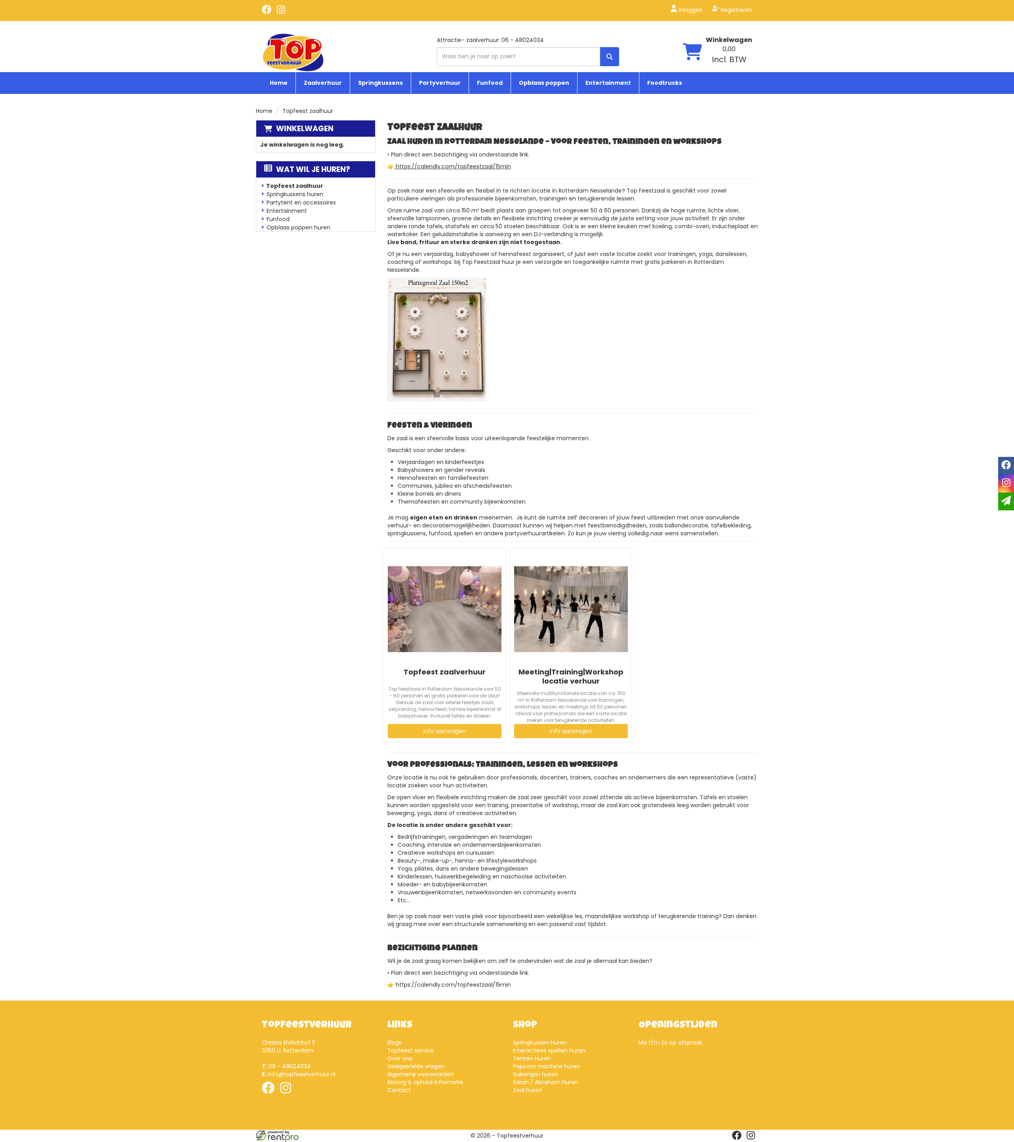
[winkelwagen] (692, 52)
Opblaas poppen (544, 83)
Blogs (394, 1043)
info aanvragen (444, 731)
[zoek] (609, 56)
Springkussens (380, 83)
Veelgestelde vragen (415, 1066)
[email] (1006, 501)
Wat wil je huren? (313, 169)
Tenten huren (532, 1058)
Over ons (399, 1058)
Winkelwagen (729, 39)
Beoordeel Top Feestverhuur (670, 1082)
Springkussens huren (295, 194)
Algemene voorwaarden (420, 1074)
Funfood (490, 83)
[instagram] (281, 12)
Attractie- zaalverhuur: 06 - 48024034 (490, 40)
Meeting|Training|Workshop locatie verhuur (570, 676)
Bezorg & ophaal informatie (425, 1082)
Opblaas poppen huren (298, 227)
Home (279, 83)
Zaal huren (527, 1090)
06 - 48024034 (286, 1066)
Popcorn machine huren (546, 1066)
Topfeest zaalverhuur (445, 672)
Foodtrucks (664, 83)
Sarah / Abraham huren (545, 1082)
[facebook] (266, 12)
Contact (399, 1090)
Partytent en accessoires (301, 202)
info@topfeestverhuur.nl (298, 1074)
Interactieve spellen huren (549, 1050)
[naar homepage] (293, 52)
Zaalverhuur (323, 83)
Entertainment (608, 83)
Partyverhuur (440, 83)
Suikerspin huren (535, 1074)
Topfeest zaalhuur (294, 186)
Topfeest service (410, 1050)
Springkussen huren (540, 1043)
